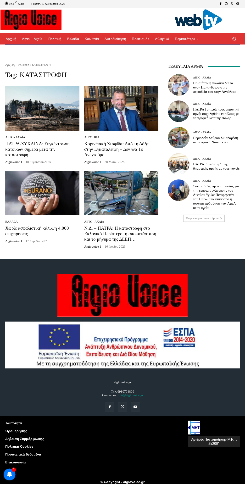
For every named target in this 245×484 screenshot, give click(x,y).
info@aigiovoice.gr (130, 395)
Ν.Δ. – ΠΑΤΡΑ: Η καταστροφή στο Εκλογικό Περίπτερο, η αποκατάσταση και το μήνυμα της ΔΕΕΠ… (120, 234)
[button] (234, 39)
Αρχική (10, 65)
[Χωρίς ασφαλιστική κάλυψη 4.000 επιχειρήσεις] (42, 193)
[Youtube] (238, 4)
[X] (232, 4)
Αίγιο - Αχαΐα (15, 137)
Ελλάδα (11, 221)
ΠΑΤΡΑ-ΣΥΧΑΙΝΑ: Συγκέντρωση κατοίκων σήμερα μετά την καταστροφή (37, 149)
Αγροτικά (91, 137)
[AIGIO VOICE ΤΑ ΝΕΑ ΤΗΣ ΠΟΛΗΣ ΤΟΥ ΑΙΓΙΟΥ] (30, 20)
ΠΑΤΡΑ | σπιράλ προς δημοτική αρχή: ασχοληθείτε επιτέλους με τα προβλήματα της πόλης (216, 113)
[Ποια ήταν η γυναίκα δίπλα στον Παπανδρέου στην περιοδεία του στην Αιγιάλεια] (178, 85)
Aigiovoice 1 (13, 162)
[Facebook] (220, 4)
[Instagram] (226, 4)
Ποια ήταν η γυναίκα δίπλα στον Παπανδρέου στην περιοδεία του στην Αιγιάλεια (214, 87)
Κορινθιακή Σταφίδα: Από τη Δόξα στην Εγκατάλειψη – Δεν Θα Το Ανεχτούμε (116, 149)
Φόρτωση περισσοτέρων (202, 218)
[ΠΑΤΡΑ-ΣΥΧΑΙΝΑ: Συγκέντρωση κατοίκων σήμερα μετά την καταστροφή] (42, 108)
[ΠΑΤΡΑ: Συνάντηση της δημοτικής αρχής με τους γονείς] (178, 164)
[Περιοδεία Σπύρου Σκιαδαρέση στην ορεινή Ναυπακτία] (178, 137)
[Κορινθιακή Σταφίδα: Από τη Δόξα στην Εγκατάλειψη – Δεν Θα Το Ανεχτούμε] (121, 108)
